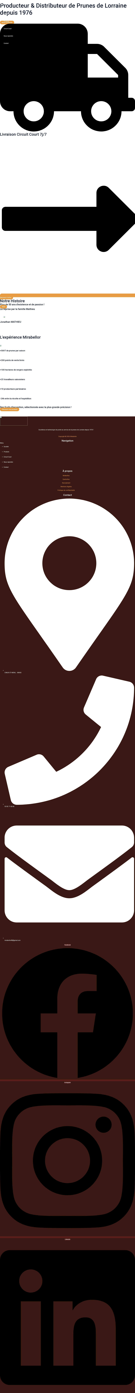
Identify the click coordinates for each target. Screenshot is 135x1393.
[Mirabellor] (9, 8)
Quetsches (66, 479)
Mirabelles (66, 475)
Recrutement (66, 483)
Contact (6, 43)
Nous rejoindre (8, 36)
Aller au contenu (5, 1)
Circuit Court (7, 29)
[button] (67, 443)
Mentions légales (66, 486)
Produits (6, 21)
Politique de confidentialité (66, 490)
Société (6, 14)
